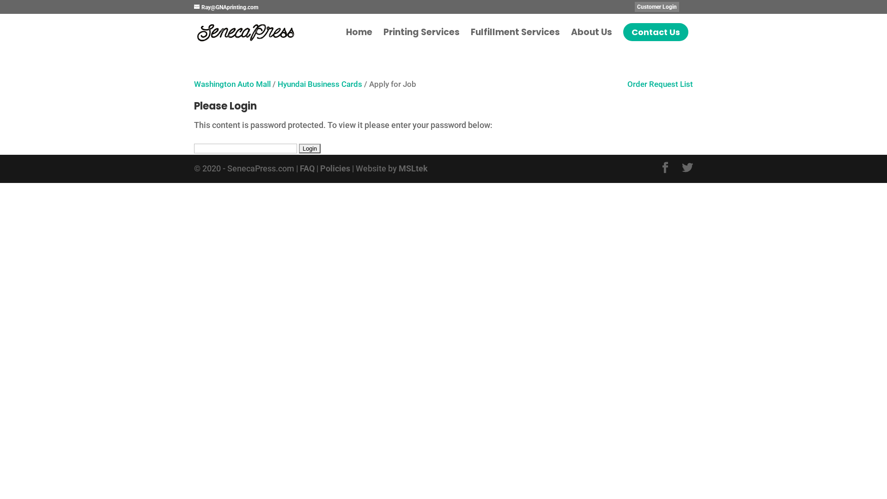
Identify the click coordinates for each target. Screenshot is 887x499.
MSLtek (413, 168)
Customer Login (657, 7)
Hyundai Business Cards (320, 84)
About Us (591, 33)
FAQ (307, 168)
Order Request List (655, 84)
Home (359, 33)
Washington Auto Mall (232, 84)
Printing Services (421, 33)
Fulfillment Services (515, 33)
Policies (335, 168)
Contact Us (656, 32)
